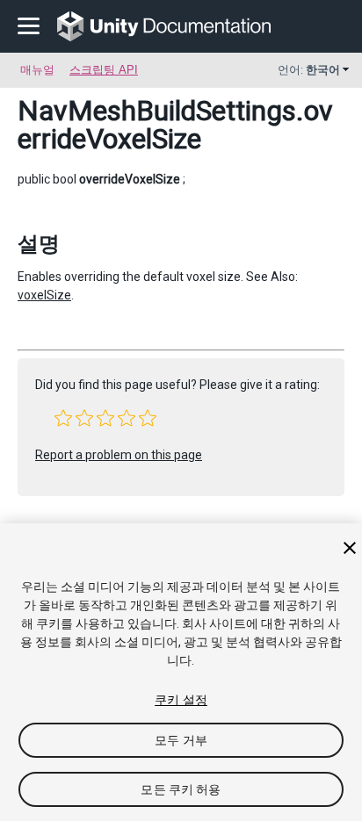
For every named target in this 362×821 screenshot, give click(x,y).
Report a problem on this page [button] (118, 455)
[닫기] (349, 548)
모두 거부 (181, 740)
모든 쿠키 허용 (181, 789)
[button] (63, 418)
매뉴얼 (37, 69)
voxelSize (44, 295)
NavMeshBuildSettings (157, 110)
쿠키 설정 (181, 700)
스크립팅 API (103, 69)
